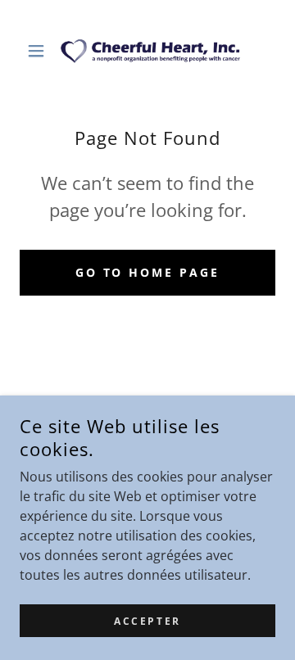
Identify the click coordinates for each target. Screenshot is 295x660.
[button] (39, 50)
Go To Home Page (147, 272)
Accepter (147, 621)
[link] (147, 50)
